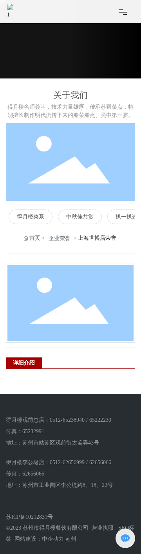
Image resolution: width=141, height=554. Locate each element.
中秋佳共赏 (80, 217)
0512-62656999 (67, 462)
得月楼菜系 (30, 217)
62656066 (100, 462)
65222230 (100, 420)
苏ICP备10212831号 (29, 517)
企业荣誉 (59, 238)
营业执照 (103, 528)
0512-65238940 (67, 420)
